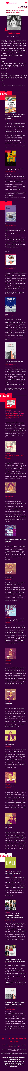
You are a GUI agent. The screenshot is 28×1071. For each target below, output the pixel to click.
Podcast (12, 1044)
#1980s (3, 84)
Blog (18, 12)
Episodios (8, 10)
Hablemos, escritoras (14, 389)
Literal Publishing (21, 389)
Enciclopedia (15, 10)
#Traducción (23, 85)
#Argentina (9, 85)
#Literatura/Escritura (16, 85)
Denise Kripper (7, 197)
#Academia (4, 85)
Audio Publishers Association (15, 928)
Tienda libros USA (6, 1044)
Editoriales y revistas (11, 12)
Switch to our (22, 7)
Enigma (24, 1049)
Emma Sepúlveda (8, 388)
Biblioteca (21, 10)
